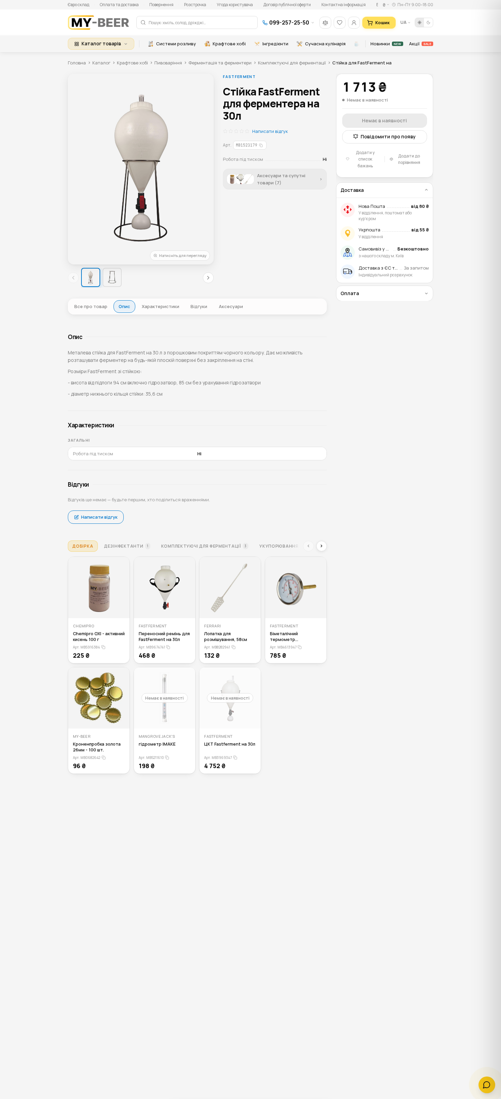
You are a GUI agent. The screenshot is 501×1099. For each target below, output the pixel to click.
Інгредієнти (275, 44)
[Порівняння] (325, 23)
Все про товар (90, 306)
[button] (141, 169)
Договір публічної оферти (287, 4)
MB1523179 (246, 145)
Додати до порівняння (409, 159)
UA (403, 22)
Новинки (385, 44)
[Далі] (321, 546)
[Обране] (340, 23)
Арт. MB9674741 (152, 647)
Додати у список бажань (365, 159)
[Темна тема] (428, 22)
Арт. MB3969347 (218, 757)
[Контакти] (487, 1085)
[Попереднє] (73, 277)
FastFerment (239, 76)
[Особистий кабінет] (354, 23)
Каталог (101, 63)
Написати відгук (270, 131)
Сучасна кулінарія (325, 44)
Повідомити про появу (388, 136)
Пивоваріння (168, 63)
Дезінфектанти (126, 546)
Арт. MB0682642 (86, 757)
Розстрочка (195, 4)
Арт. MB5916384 (86, 647)
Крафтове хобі (229, 44)
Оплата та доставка (119, 4)
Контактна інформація (343, 4)
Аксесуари (231, 306)
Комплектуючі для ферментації (292, 63)
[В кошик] (120, 609)
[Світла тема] (419, 22)
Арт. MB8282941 (217, 647)
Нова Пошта (372, 206)
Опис (124, 306)
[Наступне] (208, 277)
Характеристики (160, 306)
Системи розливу (176, 44)
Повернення (161, 4)
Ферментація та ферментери (220, 63)
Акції (420, 44)
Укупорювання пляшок (291, 546)
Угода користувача (235, 4)
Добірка (82, 546)
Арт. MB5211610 (151, 757)
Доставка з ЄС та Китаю (385, 268)
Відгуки (199, 306)
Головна (77, 63)
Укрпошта (369, 230)
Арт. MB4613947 (283, 647)
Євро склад (78, 4)
